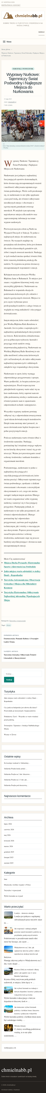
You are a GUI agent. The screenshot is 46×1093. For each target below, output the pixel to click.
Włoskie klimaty (20, 1026)
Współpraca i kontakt (10, 5)
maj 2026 (7, 835)
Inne (5, 879)
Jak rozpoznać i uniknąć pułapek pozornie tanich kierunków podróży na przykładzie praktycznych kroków (27, 931)
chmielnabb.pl (12, 102)
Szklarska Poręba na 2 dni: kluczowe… (17, 774)
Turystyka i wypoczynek (23, 69)
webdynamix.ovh (10, 1048)
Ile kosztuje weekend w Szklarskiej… (17, 763)
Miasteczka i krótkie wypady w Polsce (17, 885)
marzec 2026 (8, 846)
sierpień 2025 (8, 863)
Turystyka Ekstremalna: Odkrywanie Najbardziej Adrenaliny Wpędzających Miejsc (22, 596)
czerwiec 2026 (9, 829)
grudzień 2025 (9, 852)
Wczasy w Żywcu (10, 734)
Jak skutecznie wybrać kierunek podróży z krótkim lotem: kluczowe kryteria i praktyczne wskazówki (26, 1010)
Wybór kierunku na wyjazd (13, 896)
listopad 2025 (8, 857)
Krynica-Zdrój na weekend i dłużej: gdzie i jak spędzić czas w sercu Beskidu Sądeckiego (26, 972)
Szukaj (42, 32)
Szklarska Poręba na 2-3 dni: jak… (16, 780)
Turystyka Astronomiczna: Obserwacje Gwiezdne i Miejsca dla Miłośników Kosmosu (22, 583)
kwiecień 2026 (9, 841)
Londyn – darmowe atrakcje (24, 913)
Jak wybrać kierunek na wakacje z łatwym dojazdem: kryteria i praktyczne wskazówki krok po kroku (28, 991)
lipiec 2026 (8, 824)
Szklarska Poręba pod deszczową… (16, 785)
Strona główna (5, 49)
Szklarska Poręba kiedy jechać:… (15, 768)
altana (9, 625)
